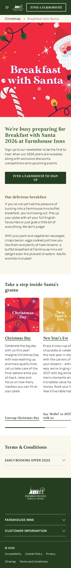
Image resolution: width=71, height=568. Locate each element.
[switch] (61, 289)
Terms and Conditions (34, 561)
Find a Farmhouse (46, 7)
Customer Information (26, 531)
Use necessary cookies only (35, 352)
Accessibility (13, 554)
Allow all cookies (35, 340)
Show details (50, 328)
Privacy (50, 554)
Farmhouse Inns (19, 520)
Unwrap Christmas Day (22, 418)
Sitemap (10, 561)
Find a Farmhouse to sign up (35, 178)
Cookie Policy (33, 554)
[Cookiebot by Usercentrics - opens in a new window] (50, 212)
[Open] (7, 7)
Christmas (13, 19)
